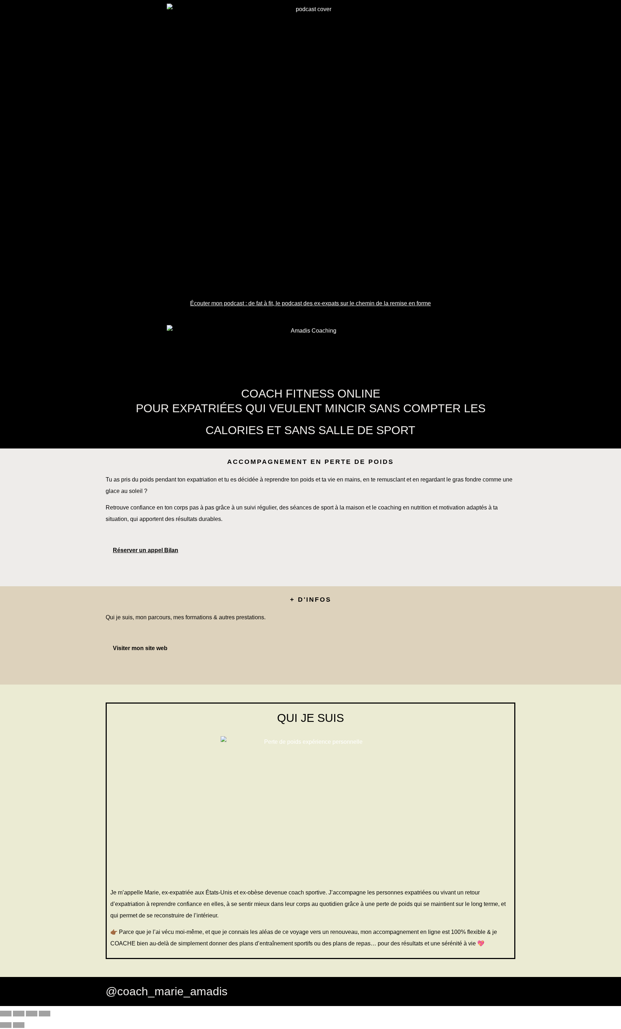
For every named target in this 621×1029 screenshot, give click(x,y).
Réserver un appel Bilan (145, 550)
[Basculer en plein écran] (18, 1013)
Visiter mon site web (140, 648)
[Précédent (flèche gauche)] (6, 1025)
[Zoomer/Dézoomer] (6, 1013)
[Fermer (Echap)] (44, 1013)
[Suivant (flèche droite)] (18, 1025)
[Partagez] (31, 1013)
